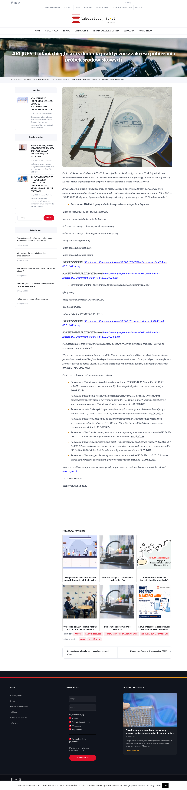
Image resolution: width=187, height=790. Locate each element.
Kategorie (14, 723)
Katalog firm (102, 7)
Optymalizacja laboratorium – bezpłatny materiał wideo (88, 652)
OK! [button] (165, 785)
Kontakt (68, 7)
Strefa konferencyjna (122, 7)
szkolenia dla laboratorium (154, 634)
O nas (12, 701)
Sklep (77, 7)
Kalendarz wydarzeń (18, 717)
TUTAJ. (82, 750)
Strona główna (52, 7)
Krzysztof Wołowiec (46, 113)
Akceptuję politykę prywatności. (77, 740)
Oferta (138, 7)
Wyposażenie (76, 730)
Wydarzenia (76, 726)
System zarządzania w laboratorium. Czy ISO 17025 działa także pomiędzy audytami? (42, 151)
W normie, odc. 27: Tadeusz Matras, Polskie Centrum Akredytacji (35, 285)
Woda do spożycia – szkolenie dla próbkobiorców (31, 254)
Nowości (74, 718)
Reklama (13, 712)
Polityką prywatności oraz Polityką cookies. (142, 785)
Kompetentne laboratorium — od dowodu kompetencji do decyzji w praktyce (34, 239)
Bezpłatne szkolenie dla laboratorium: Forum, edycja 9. (36, 269)
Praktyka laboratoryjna (80, 722)
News (82, 639)
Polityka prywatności (19, 706)
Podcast (88, 7)
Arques (78, 634)
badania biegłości (93, 634)
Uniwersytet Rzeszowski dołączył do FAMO (148, 651)
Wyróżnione (94, 639)
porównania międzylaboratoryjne (121, 634)
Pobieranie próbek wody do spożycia (32, 299)
